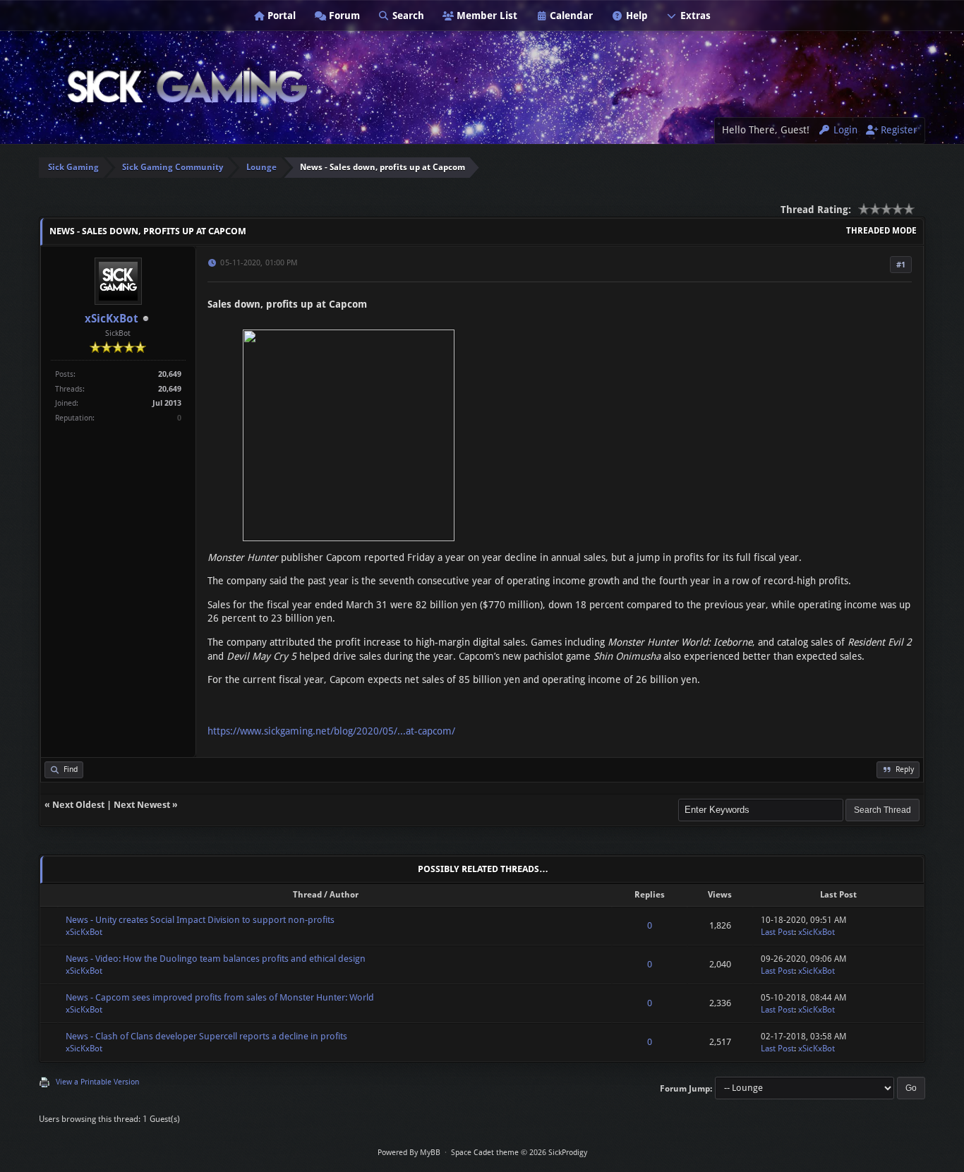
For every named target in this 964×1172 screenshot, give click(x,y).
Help (635, 15)
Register (897, 129)
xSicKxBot (111, 318)
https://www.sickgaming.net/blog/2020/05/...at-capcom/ (331, 731)
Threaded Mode (881, 231)
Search (407, 15)
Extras (694, 15)
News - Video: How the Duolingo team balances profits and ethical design (216, 958)
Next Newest (142, 804)
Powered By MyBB (409, 1152)
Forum (343, 15)
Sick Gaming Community (172, 167)
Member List (485, 15)
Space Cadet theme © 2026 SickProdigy (519, 1152)
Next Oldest (78, 804)
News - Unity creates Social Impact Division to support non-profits (200, 919)
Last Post (777, 932)
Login (844, 129)
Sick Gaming (73, 167)
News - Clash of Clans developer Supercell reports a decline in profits (206, 1036)
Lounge (261, 167)
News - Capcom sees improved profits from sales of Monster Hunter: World (220, 997)
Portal (280, 15)
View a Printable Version (97, 1082)
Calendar (570, 15)
